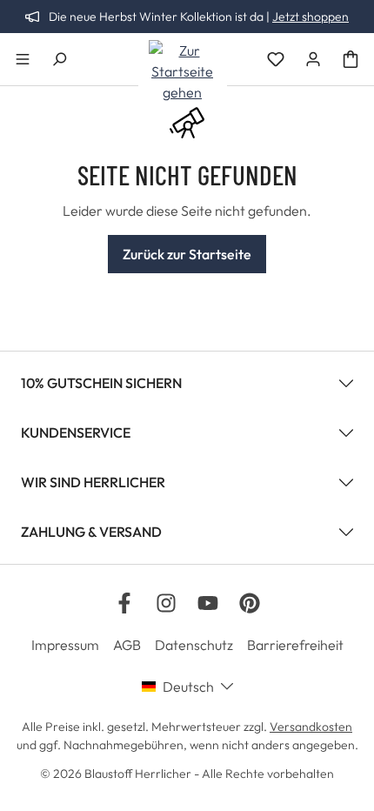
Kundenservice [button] (75, 432)
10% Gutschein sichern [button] (101, 383)
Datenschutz (194, 644)
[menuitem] (72, 644)
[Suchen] (59, 59)
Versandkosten (311, 726)
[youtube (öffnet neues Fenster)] (207, 603)
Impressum (65, 644)
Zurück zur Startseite (187, 254)
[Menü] (22, 59)
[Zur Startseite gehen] (182, 71)
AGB (127, 644)
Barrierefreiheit (295, 644)
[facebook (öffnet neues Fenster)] (124, 603)
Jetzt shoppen (310, 16)
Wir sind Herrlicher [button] (93, 482)
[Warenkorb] (350, 59)
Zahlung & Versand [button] (91, 531)
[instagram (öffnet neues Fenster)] (166, 603)
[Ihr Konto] (313, 59)
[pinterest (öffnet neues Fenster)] (249, 603)
